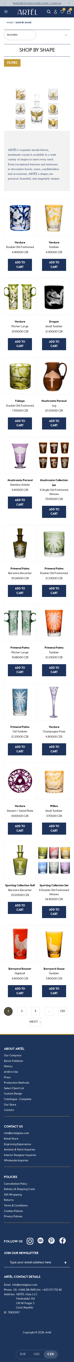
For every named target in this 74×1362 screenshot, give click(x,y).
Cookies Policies (13, 1211)
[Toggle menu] (6, 12)
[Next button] (69, 3)
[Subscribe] (65, 1262)
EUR (23, 1354)
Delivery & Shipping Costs (19, 1189)
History (8, 1066)
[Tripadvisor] (40, 1241)
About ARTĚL (14, 1049)
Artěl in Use (11, 1072)
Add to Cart (20, 265)
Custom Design (13, 1093)
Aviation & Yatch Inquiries (19, 1149)
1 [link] (8, 1011)
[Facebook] (63, 1241)
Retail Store (11, 1138)
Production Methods (16, 1082)
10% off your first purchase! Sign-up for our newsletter (37, 3)
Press (7, 1077)
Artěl (48, 1332)
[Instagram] (29, 1241)
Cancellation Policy (15, 1183)
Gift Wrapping (13, 1194)
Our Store (10, 1104)
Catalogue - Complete (17, 1099)
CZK (50, 1354)
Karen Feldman (13, 1061)
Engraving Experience (17, 1144)
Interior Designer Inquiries (20, 1155)
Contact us (13, 1126)
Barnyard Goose (54, 971)
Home (10, 23)
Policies (10, 1177)
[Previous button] (5, 3)
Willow (54, 808)
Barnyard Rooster (19, 971)
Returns (9, 1200)
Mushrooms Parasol (54, 403)
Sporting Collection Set (54, 890)
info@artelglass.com (16, 1133)
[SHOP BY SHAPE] (37, 108)
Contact (9, 1110)
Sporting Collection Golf (20, 888)
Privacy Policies (13, 1216)
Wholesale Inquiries (16, 1160)
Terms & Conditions (16, 1205)
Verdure (20, 245)
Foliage (20, 403)
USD (37, 1354)
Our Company (13, 1055)
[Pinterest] (51, 1241)
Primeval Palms (20, 571)
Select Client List (14, 1088)
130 (62, 1011)
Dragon (54, 324)
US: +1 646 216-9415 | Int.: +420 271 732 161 (37, 1289)
